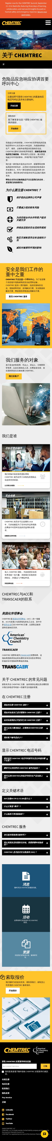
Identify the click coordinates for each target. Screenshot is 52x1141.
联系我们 (5, 1088)
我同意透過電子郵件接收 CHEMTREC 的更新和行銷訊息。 (26, 1073)
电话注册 (5, 1084)
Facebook (10, 1114)
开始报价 (14, 128)
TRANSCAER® (25, 655)
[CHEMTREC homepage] (12, 24)
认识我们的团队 (10, 486)
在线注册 (5, 1079)
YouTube (9, 1123)
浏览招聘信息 (9, 583)
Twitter (9, 1119)
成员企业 (7, 624)
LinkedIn (9, 1110)
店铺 (4, 1102)
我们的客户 (14, 376)
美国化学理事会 (19, 619)
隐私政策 (5, 1093)
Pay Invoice (7, 1097)
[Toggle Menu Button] (48, 22)
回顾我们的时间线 (10, 536)
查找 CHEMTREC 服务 (18, 296)
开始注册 (14, 105)
